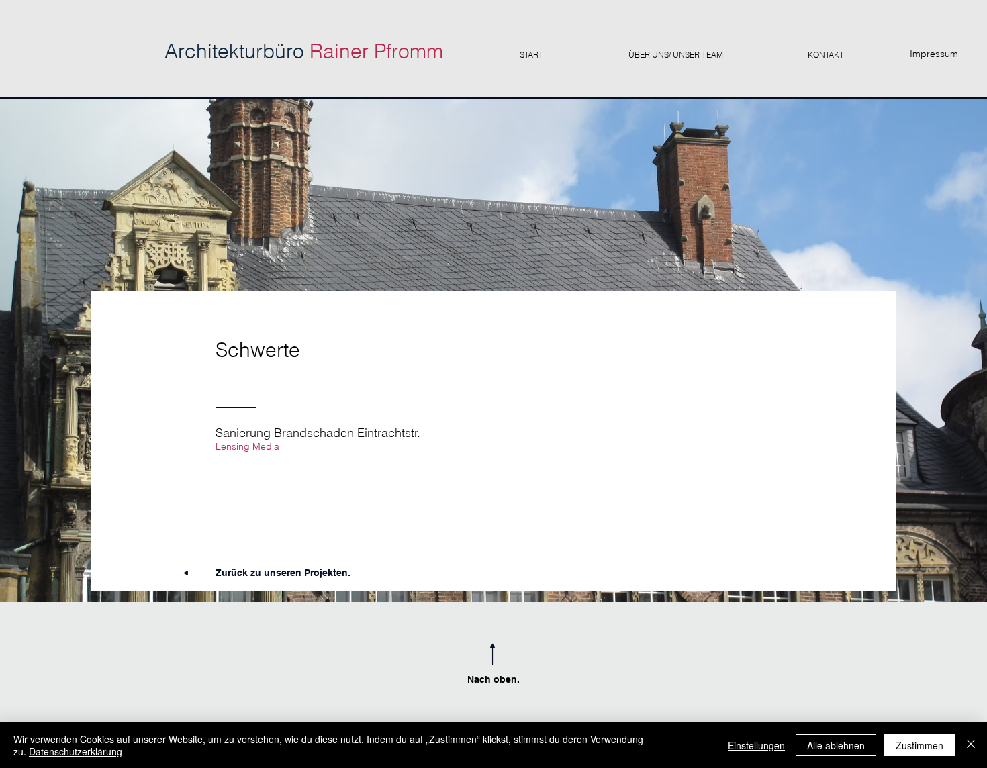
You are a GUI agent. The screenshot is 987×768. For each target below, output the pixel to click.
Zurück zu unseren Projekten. (283, 572)
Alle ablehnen (836, 745)
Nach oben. (493, 679)
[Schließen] (971, 745)
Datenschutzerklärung (75, 751)
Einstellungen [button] (756, 745)
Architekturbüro (303, 51)
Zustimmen (919, 745)
